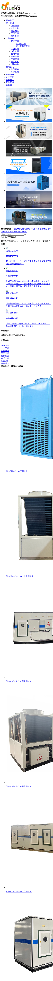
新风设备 (5, 361)
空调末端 (5, 358)
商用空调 (5, 353)
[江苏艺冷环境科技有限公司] (10, 11)
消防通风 (5, 363)
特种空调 (5, 356)
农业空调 (5, 345)
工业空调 (5, 348)
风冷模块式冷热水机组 (17, 232)
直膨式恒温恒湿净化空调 (24, 229)
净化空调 (5, 351)
